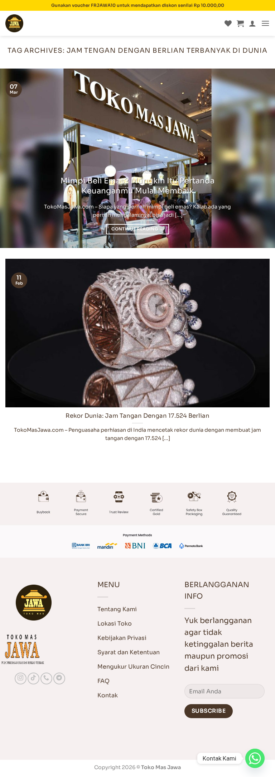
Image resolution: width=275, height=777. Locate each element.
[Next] (260, 158)
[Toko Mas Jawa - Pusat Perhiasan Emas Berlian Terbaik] (41, 23)
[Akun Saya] (252, 23)
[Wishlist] (228, 23)
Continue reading (137, 228)
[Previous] (14, 158)
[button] (240, 23)
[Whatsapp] (255, 758)
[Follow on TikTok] (33, 678)
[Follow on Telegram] (59, 678)
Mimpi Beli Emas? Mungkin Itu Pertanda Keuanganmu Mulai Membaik (137, 186)
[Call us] (46, 678)
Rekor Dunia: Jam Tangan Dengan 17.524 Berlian (137, 416)
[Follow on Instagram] (20, 678)
